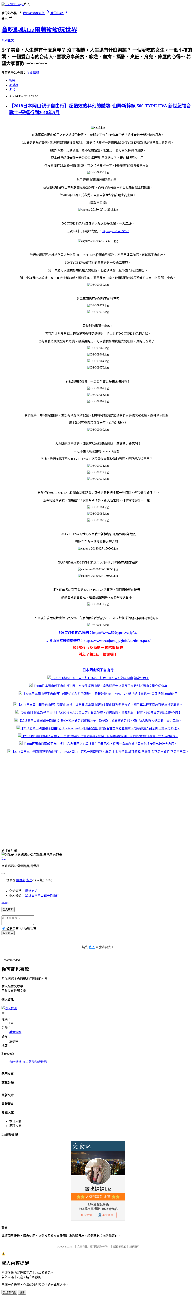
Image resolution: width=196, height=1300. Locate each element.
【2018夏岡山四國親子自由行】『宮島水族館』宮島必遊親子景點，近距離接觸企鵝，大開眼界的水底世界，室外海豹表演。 (99, 736)
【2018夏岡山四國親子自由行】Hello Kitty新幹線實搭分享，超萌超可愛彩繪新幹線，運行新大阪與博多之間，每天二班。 (100, 720)
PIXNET (69, 1246)
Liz (4, 858)
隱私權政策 (119, 1246)
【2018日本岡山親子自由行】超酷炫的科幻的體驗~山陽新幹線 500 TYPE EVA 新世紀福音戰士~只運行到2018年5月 (99, 693)
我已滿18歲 (9, 1292)
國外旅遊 (31, 891)
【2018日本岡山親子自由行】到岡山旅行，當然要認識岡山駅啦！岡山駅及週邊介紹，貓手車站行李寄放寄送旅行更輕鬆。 (100, 704)
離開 (22, 1292)
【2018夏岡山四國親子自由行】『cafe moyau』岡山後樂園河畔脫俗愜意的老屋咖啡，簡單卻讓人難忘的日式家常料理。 (100, 728)
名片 (12, 89)
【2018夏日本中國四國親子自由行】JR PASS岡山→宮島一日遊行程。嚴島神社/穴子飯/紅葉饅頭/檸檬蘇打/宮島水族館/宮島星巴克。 (100, 751)
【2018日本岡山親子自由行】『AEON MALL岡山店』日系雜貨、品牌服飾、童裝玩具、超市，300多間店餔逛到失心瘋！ (100, 712)
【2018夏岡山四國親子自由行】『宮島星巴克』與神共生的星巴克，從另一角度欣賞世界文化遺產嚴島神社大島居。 (100, 743)
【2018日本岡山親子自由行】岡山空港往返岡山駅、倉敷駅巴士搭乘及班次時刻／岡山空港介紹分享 (100, 686)
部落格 (13, 85)
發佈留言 (8, 933)
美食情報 (33, 72)
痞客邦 (20, 880)
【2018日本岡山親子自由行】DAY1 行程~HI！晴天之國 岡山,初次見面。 (100, 678)
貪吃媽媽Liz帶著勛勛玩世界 (39, 29)
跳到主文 (8, 40)
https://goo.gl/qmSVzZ (115, 231)
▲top (5, 902)
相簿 (12, 80)
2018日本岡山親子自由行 (42, 895)
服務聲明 (134, 1246)
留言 (29, 880)
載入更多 (8, 909)
